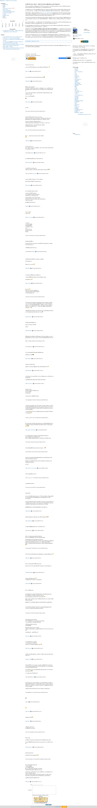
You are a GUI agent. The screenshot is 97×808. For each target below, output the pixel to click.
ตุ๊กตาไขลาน (29, 316)
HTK (76, 103)
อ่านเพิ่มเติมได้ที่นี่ (57, 806)
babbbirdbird (29, 370)
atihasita (32, 152)
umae (76, 74)
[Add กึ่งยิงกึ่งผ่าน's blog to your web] (84, 114)
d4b (75, 86)
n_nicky (76, 111)
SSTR (76, 89)
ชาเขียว (76, 78)
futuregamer (77, 104)
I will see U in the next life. (32, 468)
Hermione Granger (78, 84)
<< (1, 21)
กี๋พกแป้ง (28, 140)
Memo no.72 (77, 77)
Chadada (29, 185)
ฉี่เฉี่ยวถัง (29, 81)
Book (4, 7)
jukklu (76, 105)
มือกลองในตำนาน (78, 79)
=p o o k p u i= (77, 82)
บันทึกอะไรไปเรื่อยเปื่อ (7, 10)
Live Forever (34, 173)
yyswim (28, 636)
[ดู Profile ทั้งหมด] (87, 32)
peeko (28, 781)
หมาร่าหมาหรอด (30, 217)
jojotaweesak (77, 110)
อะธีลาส (76, 93)
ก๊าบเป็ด (28, 711)
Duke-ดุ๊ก (76, 70)
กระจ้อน (30, 659)
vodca (31, 530)
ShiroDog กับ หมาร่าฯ (78, 91)
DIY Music (5, 17)
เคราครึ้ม (76, 68)
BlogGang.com (77, 134)
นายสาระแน (77, 106)
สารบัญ (4, 14)
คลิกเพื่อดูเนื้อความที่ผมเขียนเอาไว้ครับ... (33, 41)
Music (4, 5)
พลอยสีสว (33, 251)
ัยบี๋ (28, 206)
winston (76, 69)
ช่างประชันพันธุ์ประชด (79, 95)
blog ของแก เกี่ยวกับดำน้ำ (47, 12)
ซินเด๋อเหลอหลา (30, 162)
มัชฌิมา (28, 268)
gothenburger (29, 520)
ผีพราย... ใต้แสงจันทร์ (78, 71)
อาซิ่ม (76, 73)
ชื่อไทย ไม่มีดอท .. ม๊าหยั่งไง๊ (7, 46)
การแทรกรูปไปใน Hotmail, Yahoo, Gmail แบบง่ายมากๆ (12, 36)
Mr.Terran (76, 107)
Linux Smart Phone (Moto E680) (8, 11)
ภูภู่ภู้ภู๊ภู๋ (76, 81)
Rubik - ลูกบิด (5, 9)
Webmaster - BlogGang (79, 112)
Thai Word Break (6, 15)
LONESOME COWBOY (79, 100)
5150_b (28, 721)
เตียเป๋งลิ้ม (76, 97)
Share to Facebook (62, 58)
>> (23, 21)
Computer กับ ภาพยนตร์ (7, 12)
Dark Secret (29, 648)
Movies (4, 6)
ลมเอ (76, 102)
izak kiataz (29, 283)
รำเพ (28, 71)
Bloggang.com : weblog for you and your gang (8, 0)
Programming (5, 4)
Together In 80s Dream (31, 429)
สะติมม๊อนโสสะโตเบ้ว (79, 109)
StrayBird (29, 583)
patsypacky (77, 80)
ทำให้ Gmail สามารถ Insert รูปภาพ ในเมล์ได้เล (11, 38)
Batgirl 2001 (29, 330)
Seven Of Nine (77, 83)
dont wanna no (30, 383)
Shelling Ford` (30, 747)
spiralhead (77, 85)
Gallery (4, 16)
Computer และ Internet (7, 8)
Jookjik (31, 346)
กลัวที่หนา (29, 358)
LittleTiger (76, 108)
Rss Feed (76, 36)
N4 (28, 701)
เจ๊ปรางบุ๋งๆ (77, 90)
